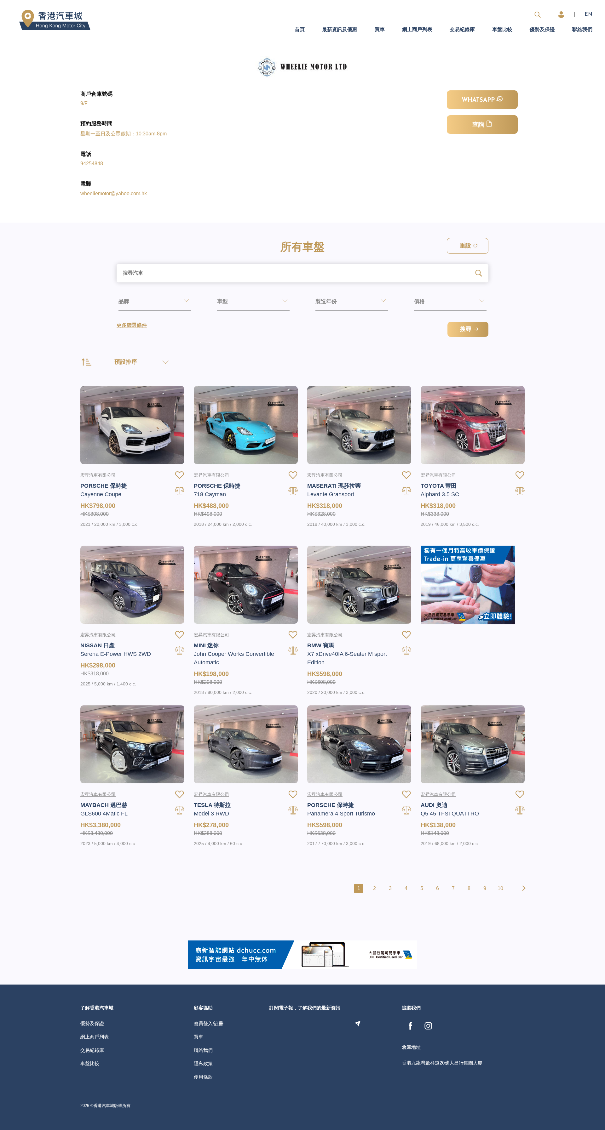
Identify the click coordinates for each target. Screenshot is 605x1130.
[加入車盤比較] (179, 491)
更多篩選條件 (132, 325)
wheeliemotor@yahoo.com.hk (113, 193)
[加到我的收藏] (179, 475)
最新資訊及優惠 (339, 29)
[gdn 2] (302, 954)
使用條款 (203, 1077)
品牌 (123, 301)
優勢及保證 (542, 29)
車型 (222, 301)
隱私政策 (203, 1063)
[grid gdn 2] (468, 585)
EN (588, 14)
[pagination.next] (523, 888)
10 (500, 888)
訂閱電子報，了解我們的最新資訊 (304, 1008)
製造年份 (326, 301)
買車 (380, 29)
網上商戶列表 (417, 29)
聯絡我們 (582, 29)
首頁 (300, 29)
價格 (419, 301)
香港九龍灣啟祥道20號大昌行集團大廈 (442, 1062)
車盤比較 (502, 29)
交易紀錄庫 (462, 29)
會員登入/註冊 (208, 1023)
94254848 (91, 163)
